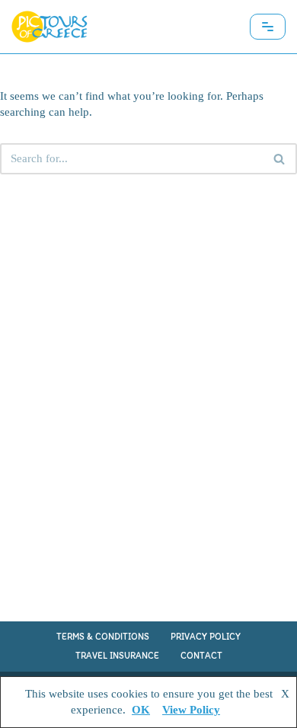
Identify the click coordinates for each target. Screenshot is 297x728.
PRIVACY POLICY (206, 636)
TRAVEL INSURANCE (117, 655)
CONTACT (201, 655)
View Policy (191, 710)
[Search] (280, 158)
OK (141, 710)
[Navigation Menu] (268, 27)
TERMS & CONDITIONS (102, 636)
